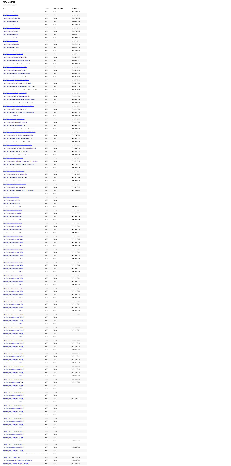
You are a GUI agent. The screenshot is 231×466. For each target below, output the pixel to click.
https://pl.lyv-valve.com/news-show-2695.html (13, 340)
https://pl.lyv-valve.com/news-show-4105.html (13, 372)
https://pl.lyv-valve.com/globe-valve (11, 44)
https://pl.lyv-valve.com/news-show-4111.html (13, 382)
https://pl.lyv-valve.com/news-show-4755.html (13, 414)
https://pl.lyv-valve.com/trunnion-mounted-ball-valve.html (15, 50)
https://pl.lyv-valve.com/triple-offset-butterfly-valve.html (15, 57)
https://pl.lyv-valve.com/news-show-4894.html (13, 427)
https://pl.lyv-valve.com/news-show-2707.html (13, 356)
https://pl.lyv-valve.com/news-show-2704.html (13, 346)
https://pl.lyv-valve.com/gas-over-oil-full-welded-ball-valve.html (16, 154)
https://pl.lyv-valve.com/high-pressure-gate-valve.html (15, 174)
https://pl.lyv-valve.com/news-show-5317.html (13, 450)
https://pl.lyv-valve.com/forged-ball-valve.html (13, 158)
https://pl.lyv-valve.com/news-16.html (11, 203)
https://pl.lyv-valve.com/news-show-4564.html (13, 401)
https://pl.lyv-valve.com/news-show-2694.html (13, 336)
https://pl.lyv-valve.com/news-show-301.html (13, 297)
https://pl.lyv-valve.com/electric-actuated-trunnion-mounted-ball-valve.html (19, 148)
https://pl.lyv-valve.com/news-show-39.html (12, 210)
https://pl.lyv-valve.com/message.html (11, 28)
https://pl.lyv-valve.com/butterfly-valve (11, 37)
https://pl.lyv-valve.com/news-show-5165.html (13, 440)
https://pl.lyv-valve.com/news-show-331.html (13, 307)
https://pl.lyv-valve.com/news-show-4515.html (13, 398)
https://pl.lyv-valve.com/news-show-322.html (13, 304)
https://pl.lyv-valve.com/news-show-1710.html (13, 320)
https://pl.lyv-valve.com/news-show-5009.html (13, 431)
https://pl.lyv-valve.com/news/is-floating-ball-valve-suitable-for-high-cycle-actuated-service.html (24, 453)
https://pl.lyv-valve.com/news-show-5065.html (13, 434)
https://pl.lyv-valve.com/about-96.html (11, 457)
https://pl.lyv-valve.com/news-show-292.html (13, 294)
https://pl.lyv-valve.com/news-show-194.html (13, 262)
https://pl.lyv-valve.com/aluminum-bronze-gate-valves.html (16, 167)
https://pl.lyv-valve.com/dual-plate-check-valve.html (14, 184)
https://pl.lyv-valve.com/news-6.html (11, 197)
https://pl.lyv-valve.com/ (8, 11)
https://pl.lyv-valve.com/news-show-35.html (12, 206)
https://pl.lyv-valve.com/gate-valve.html (11, 180)
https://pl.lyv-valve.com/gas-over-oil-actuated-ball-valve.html (16, 73)
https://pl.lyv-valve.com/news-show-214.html (13, 268)
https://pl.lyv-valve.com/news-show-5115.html (13, 437)
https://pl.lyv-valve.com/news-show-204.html (13, 265)
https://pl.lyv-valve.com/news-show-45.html (12, 213)
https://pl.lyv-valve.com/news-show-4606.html (13, 405)
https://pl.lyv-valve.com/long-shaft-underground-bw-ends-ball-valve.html (19, 99)
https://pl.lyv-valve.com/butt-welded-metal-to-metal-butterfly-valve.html (18, 190)
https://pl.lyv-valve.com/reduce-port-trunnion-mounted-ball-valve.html (18, 128)
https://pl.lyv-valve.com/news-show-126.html (13, 242)
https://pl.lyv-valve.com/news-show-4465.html (13, 395)
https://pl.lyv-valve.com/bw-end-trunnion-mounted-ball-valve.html (17, 138)
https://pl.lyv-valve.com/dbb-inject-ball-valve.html (13, 119)
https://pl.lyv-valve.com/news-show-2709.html (13, 362)
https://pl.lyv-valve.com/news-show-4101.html (13, 366)
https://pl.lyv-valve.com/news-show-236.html (13, 275)
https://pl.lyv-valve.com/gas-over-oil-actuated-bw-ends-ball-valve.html (18, 106)
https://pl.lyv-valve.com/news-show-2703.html (13, 343)
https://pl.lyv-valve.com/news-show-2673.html (13, 327)
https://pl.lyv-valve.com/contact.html (11, 31)
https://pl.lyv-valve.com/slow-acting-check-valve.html (14, 93)
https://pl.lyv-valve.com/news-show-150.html (13, 249)
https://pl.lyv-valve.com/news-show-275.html (13, 288)
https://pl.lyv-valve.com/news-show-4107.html (13, 375)
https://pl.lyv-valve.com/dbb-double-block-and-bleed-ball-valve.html (17, 102)
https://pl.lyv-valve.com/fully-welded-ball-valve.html (14, 187)
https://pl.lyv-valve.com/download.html (11, 24)
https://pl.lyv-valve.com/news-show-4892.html (13, 424)
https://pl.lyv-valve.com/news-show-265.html (13, 284)
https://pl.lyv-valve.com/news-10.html (11, 200)
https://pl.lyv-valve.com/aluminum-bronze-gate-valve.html (15, 177)
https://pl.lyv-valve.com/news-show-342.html (13, 310)
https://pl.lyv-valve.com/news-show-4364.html (13, 388)
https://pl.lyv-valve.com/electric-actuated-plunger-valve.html (16, 96)
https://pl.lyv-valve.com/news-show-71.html (12, 226)
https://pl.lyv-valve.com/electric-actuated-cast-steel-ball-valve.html (17, 145)
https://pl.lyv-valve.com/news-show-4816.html (13, 418)
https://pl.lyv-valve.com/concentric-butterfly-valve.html (15, 67)
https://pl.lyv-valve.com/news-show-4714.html (13, 411)
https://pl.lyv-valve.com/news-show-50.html (12, 216)
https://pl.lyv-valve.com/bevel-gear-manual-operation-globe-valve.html (18, 112)
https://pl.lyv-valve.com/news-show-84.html (12, 229)
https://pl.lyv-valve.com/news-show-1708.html (13, 314)
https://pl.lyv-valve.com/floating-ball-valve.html (13, 54)
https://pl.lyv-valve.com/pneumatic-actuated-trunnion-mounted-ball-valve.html (20, 161)
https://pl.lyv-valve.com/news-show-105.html (13, 236)
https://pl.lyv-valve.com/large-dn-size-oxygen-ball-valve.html (16, 141)
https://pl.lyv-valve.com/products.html (11, 18)
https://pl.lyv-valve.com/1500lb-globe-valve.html (13, 115)
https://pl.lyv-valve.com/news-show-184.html (13, 258)
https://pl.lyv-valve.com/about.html (10, 15)
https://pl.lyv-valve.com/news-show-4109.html (13, 379)
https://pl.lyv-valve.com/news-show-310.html (13, 301)
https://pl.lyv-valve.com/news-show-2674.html (13, 330)
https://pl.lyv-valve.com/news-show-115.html (13, 239)
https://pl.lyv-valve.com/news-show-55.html (12, 219)
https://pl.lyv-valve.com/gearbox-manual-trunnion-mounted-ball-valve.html (19, 132)
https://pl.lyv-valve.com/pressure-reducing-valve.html (15, 122)
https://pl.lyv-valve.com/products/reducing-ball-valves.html (16, 463)
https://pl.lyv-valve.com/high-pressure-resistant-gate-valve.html (17, 76)
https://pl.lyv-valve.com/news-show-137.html (13, 245)
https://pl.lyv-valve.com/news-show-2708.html (13, 359)
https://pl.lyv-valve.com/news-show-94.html (12, 232)
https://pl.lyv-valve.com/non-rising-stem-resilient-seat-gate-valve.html (18, 164)
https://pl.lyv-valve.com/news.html (10, 21)
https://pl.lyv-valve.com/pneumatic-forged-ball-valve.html (15, 151)
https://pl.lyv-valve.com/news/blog (10, 193)
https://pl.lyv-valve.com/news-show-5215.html (13, 444)
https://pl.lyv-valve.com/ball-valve (10, 34)
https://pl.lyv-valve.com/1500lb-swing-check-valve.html (15, 109)
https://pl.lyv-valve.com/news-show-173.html (13, 255)
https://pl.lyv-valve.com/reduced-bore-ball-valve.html (14, 70)
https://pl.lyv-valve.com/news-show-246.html (13, 278)
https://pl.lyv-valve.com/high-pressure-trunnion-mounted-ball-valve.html (18, 86)
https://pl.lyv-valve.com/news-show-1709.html (13, 317)
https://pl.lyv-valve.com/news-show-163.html (13, 252)
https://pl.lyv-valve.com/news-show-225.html (13, 271)
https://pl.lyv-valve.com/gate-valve (10, 41)
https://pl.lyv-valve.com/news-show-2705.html (13, 349)
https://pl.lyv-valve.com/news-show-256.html (13, 281)
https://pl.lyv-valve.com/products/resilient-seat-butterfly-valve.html (17, 460)
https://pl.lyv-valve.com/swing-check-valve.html (13, 171)
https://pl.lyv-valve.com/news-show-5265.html (13, 447)
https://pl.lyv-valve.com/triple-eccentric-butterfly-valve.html (16, 80)
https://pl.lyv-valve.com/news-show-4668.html (13, 408)
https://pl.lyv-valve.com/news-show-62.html (12, 223)
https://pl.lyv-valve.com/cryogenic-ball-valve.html (14, 125)
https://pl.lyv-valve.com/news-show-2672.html (13, 323)
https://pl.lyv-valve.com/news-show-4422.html (13, 392)
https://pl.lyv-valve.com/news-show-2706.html (13, 353)
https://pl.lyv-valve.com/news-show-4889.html (13, 421)
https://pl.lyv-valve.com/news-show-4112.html (13, 385)
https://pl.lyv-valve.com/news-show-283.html (13, 291)
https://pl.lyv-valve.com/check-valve (11, 47)
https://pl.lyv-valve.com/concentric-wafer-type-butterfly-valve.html (17, 83)
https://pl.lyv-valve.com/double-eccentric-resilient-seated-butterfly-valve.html (20, 89)
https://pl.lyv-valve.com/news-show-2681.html (13, 333)
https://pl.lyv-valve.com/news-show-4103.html (13, 369)
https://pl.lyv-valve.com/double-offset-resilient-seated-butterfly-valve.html (19, 63)
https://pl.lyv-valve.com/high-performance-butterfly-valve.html (16, 60)
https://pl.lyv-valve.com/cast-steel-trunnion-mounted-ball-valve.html (18, 135)
